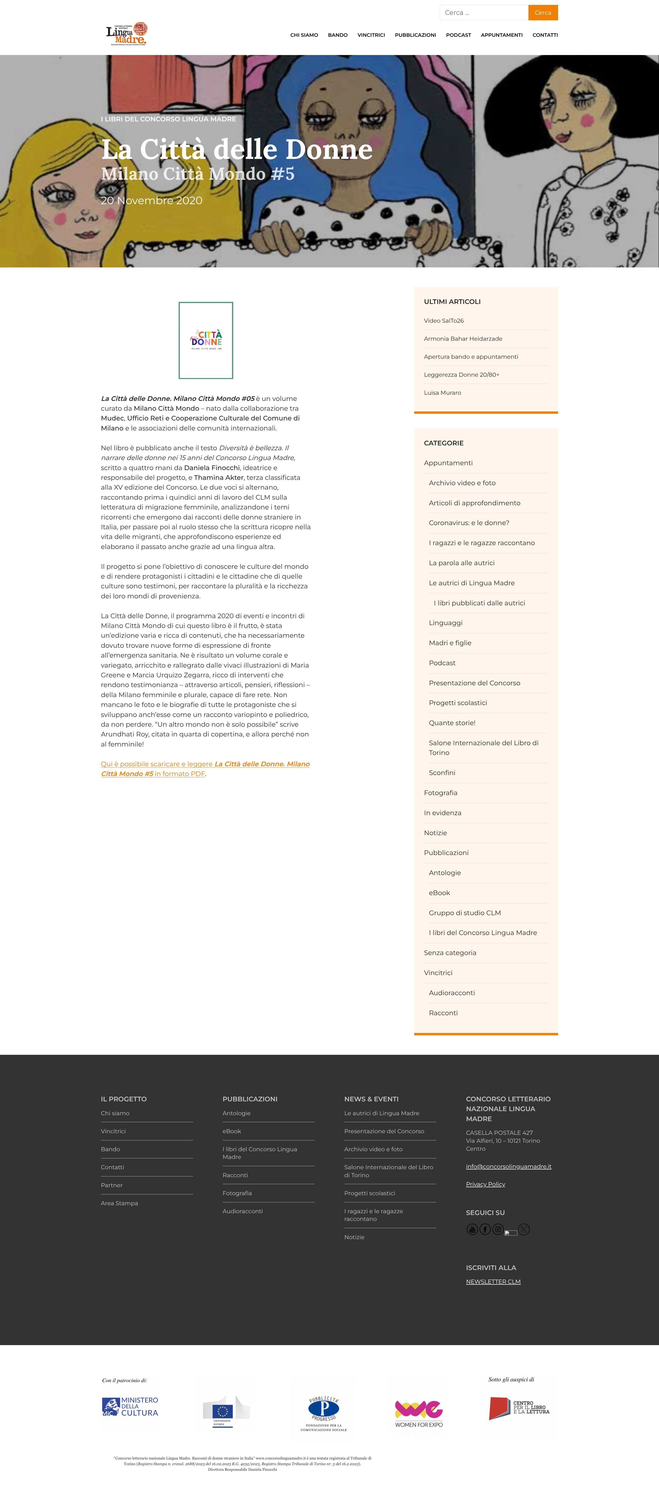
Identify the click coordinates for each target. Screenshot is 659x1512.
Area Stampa (119, 1203)
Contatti (545, 35)
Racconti (443, 1013)
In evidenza (443, 813)
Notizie (435, 833)
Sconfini (442, 773)
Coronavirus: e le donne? (469, 523)
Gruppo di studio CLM (465, 913)
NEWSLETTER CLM (493, 1281)
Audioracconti (452, 993)
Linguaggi (446, 623)
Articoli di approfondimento (475, 503)
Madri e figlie (450, 643)
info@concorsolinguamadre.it (508, 1166)
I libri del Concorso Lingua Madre (483, 933)
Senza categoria (450, 953)
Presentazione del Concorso (474, 683)
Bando (338, 35)
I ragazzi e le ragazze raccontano (482, 543)
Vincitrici (371, 35)
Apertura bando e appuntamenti (471, 356)
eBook (439, 893)
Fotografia (440, 793)
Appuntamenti (502, 35)
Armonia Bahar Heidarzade (463, 338)
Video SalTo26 (444, 320)
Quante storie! (452, 723)
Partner (112, 1185)
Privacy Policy (485, 1184)
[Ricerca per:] (484, 12)
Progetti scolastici (458, 703)
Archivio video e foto (462, 483)
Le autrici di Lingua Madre (472, 583)
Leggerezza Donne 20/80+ (461, 374)
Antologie (445, 873)
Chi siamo (304, 35)
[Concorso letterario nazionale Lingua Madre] (126, 46)
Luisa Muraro (442, 392)
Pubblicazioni (415, 35)
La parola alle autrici (462, 563)
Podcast (458, 35)
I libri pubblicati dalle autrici (479, 603)
